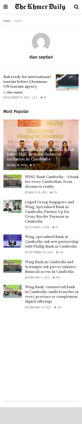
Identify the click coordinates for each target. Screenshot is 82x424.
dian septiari (15, 92)
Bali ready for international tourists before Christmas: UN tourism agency (27, 82)
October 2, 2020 (38, 227)
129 (58, 307)
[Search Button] (76, 7)
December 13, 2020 (18, 97)
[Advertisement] (41, 350)
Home (6, 20)
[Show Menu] (5, 7)
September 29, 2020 (40, 252)
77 (33, 165)
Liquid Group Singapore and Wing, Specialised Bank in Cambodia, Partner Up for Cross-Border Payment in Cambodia (49, 211)
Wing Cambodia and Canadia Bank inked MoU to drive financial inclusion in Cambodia (40, 154)
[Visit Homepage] (40, 7)
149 (61, 252)
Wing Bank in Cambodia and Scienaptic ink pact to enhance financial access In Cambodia (50, 267)
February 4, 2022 (38, 277)
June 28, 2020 (18, 165)
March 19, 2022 (37, 192)
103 (57, 277)
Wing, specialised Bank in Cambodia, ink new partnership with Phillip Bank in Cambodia (52, 241)
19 (44, 97)
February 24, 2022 (39, 307)
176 (55, 192)
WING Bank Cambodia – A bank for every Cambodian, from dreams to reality (52, 182)
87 (56, 227)
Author (18, 20)
